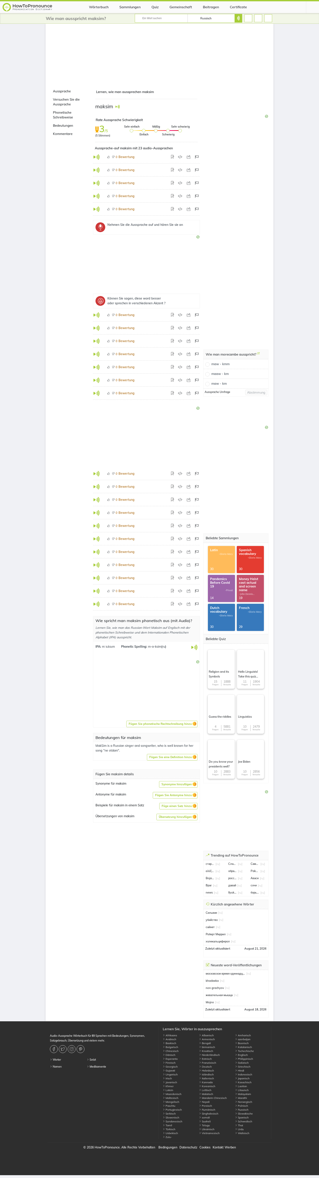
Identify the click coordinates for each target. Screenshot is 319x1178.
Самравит (255, 863)
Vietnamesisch (210, 1133)
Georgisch (171, 1066)
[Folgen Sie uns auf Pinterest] (81, 1049)
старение (210, 863)
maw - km (219, 383)
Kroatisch (207, 1051)
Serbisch (170, 1113)
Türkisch (170, 1129)
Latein (169, 1090)
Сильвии (211, 912)
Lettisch (206, 1090)
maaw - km (220, 374)
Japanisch (243, 1078)
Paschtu (170, 1105)
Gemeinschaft (180, 7)
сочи (254, 885)
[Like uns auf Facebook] (54, 1049)
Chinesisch (172, 1051)
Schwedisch (244, 1121)
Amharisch (244, 1035)
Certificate (238, 7)
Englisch (242, 1055)
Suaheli (206, 1121)
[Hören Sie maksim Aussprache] (117, 106)
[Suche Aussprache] (238, 18)
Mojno (210, 1002)
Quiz (155, 7)
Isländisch (207, 1074)
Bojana (210, 878)
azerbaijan (243, 1039)
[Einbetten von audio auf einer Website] (180, 156)
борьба (255, 892)
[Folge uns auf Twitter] (63, 1049)
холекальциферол (218, 941)
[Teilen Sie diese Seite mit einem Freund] (189, 157)
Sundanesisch (173, 1121)
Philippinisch (245, 1058)
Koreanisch (208, 1086)
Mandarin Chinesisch (214, 1098)
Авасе (255, 878)
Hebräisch (207, 1070)
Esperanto (171, 1058)
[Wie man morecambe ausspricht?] (258, 355)
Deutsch (206, 1066)
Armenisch (208, 1039)
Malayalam (244, 1094)
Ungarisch (171, 1074)
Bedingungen (167, 1147)
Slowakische (245, 1113)
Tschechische (245, 1051)
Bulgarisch (171, 1047)
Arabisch (170, 1039)
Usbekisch (171, 1133)
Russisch (242, 1109)
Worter (56, 1059)
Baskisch (170, 1043)
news (209, 892)
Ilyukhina (232, 892)
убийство (212, 920)
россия (232, 878)
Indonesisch (244, 1074)
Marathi (242, 1098)
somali (205, 1117)
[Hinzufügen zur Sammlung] (173, 157)
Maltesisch (171, 1098)
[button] (161, 724)
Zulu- (168, 1137)
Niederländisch (210, 1055)
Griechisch (243, 1066)
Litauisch (243, 1090)
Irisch (168, 1078)
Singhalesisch (209, 1113)
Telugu (205, 1125)
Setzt (92, 1059)
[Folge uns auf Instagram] (72, 1049)
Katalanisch (244, 1047)
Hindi (240, 1070)
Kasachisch (244, 1082)
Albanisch (207, 1035)
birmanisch (208, 1047)
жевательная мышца (219, 995)
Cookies (204, 1147)
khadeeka (212, 980)
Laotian (242, 1086)
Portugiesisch (173, 1109)
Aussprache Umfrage (217, 392)
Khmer (169, 1086)
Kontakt (218, 1147)
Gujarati (170, 1070)
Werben (230, 1147)
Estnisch (206, 1058)
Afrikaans (171, 1035)
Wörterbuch (99, 7)
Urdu (240, 1129)
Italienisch (207, 1078)
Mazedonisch (173, 1094)
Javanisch (171, 1082)
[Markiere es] (197, 157)
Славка (232, 863)
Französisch (208, 1062)
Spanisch (243, 1117)
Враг (209, 885)
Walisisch (243, 1133)
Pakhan (255, 871)
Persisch (206, 1105)
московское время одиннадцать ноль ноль (225, 973)
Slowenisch (172, 1117)
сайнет (210, 927)
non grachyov (215, 988)
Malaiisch (207, 1094)
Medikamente (97, 1066)
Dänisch (170, 1055)
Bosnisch (243, 1043)
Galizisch (243, 1062)
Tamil (168, 1125)
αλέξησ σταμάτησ (210, 871)
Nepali (205, 1101)
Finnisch (170, 1062)
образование (232, 871)
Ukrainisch (207, 1129)
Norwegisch (244, 1101)
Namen (57, 1066)
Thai (240, 1125)
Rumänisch (208, 1109)
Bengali (206, 1043)
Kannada (207, 1082)
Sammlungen (130, 7)
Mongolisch (172, 1101)
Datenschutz (188, 1147)
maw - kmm (220, 364)
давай (232, 885)
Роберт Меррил (216, 934)
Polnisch (242, 1105)
